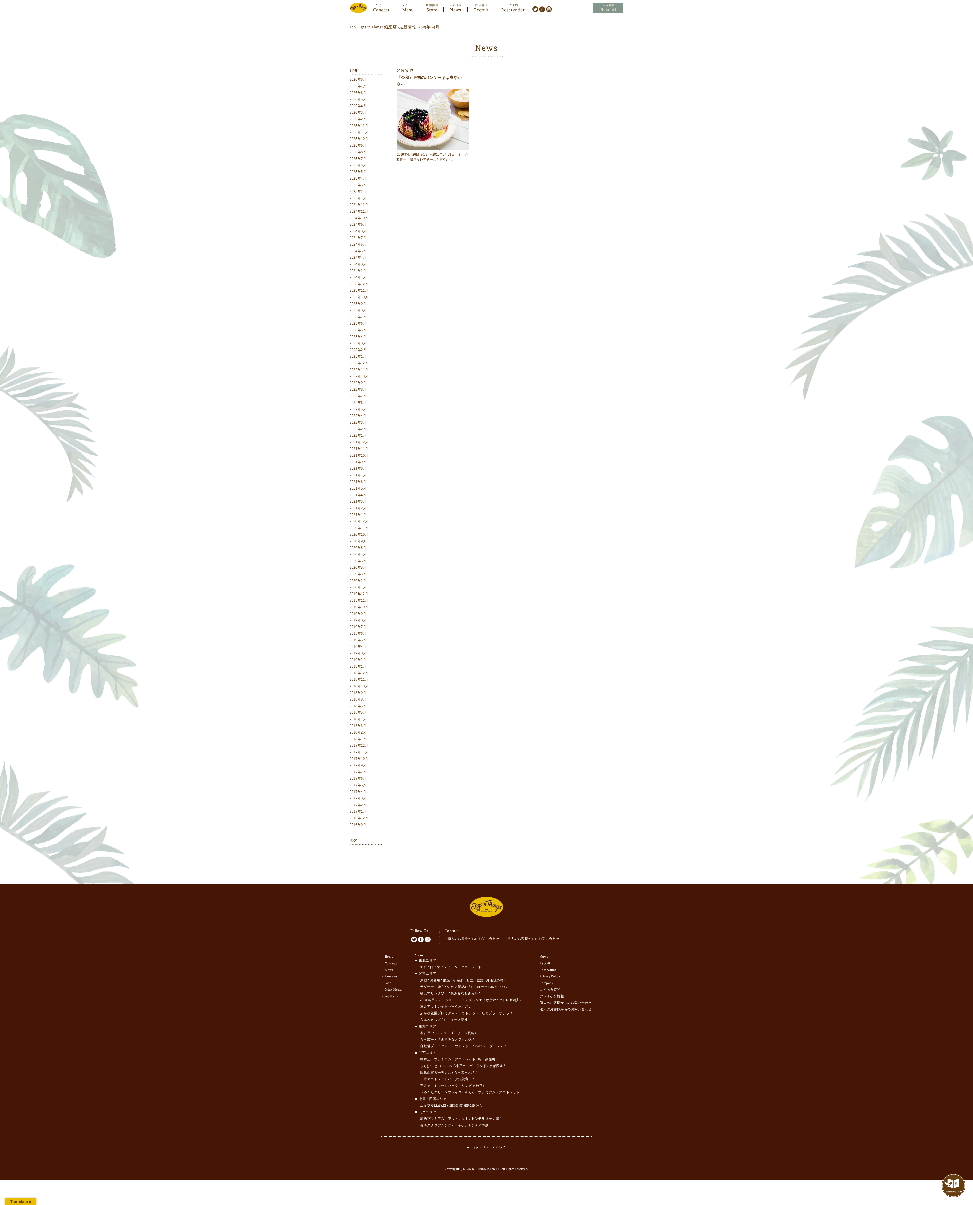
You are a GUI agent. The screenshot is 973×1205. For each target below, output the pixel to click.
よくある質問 (550, 990)
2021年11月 (359, 449)
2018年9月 (358, 693)
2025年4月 (358, 178)
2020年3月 (358, 574)
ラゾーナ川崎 (430, 987)
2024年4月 (358, 257)
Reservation (513, 9)
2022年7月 (358, 396)
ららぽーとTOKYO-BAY (488, 987)
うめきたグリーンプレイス (441, 1092)
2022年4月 (358, 416)
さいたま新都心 (456, 987)
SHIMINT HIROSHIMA (465, 1106)
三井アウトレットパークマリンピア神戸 (451, 1086)
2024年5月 (358, 251)
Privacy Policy (550, 976)
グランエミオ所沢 (482, 1000)
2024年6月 (358, 244)
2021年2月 (358, 508)
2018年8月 (358, 699)
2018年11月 (359, 680)
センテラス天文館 (485, 1119)
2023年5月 (358, 330)
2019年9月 (358, 614)
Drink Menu (393, 990)
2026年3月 (358, 112)
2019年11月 (359, 600)
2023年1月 (358, 356)
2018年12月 (359, 673)
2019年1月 (358, 666)
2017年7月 (358, 772)
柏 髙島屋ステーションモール (443, 1000)
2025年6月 (358, 165)
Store (432, 9)
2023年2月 (358, 350)
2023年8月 (358, 310)
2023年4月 (358, 337)
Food (388, 983)
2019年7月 (358, 627)
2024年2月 (358, 271)
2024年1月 (358, 277)
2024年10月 (359, 218)
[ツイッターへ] (535, 9)
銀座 (446, 980)
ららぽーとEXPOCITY (436, 1066)
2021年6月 (358, 482)
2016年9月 (358, 825)
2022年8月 (358, 389)
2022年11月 (359, 370)
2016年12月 (359, 818)
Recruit (481, 9)
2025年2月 (358, 192)
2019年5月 (358, 640)
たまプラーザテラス (497, 1013)
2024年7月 (358, 238)
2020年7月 (358, 554)
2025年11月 (359, 132)
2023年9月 (358, 304)
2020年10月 (359, 534)
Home (389, 957)
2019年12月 (359, 594)
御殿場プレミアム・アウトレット (446, 1046)
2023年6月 (358, 323)
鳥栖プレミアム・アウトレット (444, 1119)
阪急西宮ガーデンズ (435, 1073)
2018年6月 (358, 706)
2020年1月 (358, 587)
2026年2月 (358, 119)
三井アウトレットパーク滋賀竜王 (446, 1079)
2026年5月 (358, 99)
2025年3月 (358, 185)
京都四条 (496, 1066)
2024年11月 (359, 211)
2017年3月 (358, 798)
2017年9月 (358, 765)
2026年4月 (358, 106)
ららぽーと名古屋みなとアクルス (446, 1040)
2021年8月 (358, 468)
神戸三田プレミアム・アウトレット (447, 1059)
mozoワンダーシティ (491, 1046)
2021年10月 (359, 455)
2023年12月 (359, 284)
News (456, 9)
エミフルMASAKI (433, 1106)
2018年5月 (358, 712)
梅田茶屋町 (486, 1059)
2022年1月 (358, 436)
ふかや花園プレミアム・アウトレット (449, 1013)
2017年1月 (358, 811)
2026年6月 (358, 93)
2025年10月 (359, 139)
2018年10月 (359, 686)
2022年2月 (358, 429)
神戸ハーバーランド (470, 1066)
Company (546, 983)
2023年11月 (359, 290)
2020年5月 (358, 567)
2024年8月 (358, 231)
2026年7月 (358, 86)
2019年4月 (358, 647)
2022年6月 (358, 403)
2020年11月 (359, 528)
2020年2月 (358, 581)
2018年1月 (358, 739)
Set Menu (391, 996)
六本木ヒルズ (430, 1020)
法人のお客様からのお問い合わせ (533, 939)
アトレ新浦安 (509, 1000)
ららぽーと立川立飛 (468, 980)
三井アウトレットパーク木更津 (444, 1007)
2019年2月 (358, 660)
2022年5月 (358, 409)
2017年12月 (359, 745)
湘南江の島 (494, 980)
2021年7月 (358, 475)
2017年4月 (358, 792)
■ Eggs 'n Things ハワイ (486, 1147)
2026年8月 (358, 79)
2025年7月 (358, 159)
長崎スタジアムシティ (437, 1125)
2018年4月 (358, 719)
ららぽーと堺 (464, 1073)
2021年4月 (358, 495)
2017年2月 (358, 805)
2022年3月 (358, 422)
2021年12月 (359, 442)
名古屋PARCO (430, 1033)
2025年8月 (358, 152)
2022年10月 (359, 376)
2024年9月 (358, 224)
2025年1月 (358, 198)
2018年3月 (358, 726)
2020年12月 (359, 521)
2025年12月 (359, 126)
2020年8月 (358, 548)
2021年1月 (358, 515)
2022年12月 (359, 363)
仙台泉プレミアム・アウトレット (456, 967)
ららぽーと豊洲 (456, 1020)
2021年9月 (358, 462)
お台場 (435, 980)
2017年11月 (359, 752)
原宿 (423, 980)
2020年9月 (358, 541)
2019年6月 (358, 633)
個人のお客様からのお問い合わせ (473, 939)
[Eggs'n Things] (358, 9)
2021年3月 (358, 501)
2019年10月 (359, 607)
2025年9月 (358, 145)
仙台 (423, 967)
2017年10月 (359, 759)
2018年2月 (358, 732)
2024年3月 (358, 264)
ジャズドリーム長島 (458, 1033)
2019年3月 (358, 653)
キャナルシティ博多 (473, 1125)
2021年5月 (358, 488)
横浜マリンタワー (434, 993)
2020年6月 (358, 561)
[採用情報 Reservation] (608, 8)
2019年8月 (358, 620)
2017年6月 (358, 778)
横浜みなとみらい (464, 993)
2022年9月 (358, 383)
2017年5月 (358, 785)
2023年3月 (358, 343)
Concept (381, 9)
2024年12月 (359, 205)
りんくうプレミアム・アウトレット (492, 1092)
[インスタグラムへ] (549, 9)
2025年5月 (358, 172)
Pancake (391, 976)
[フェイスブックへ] (542, 9)
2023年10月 (359, 297)
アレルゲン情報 (552, 996)
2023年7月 (358, 317)
